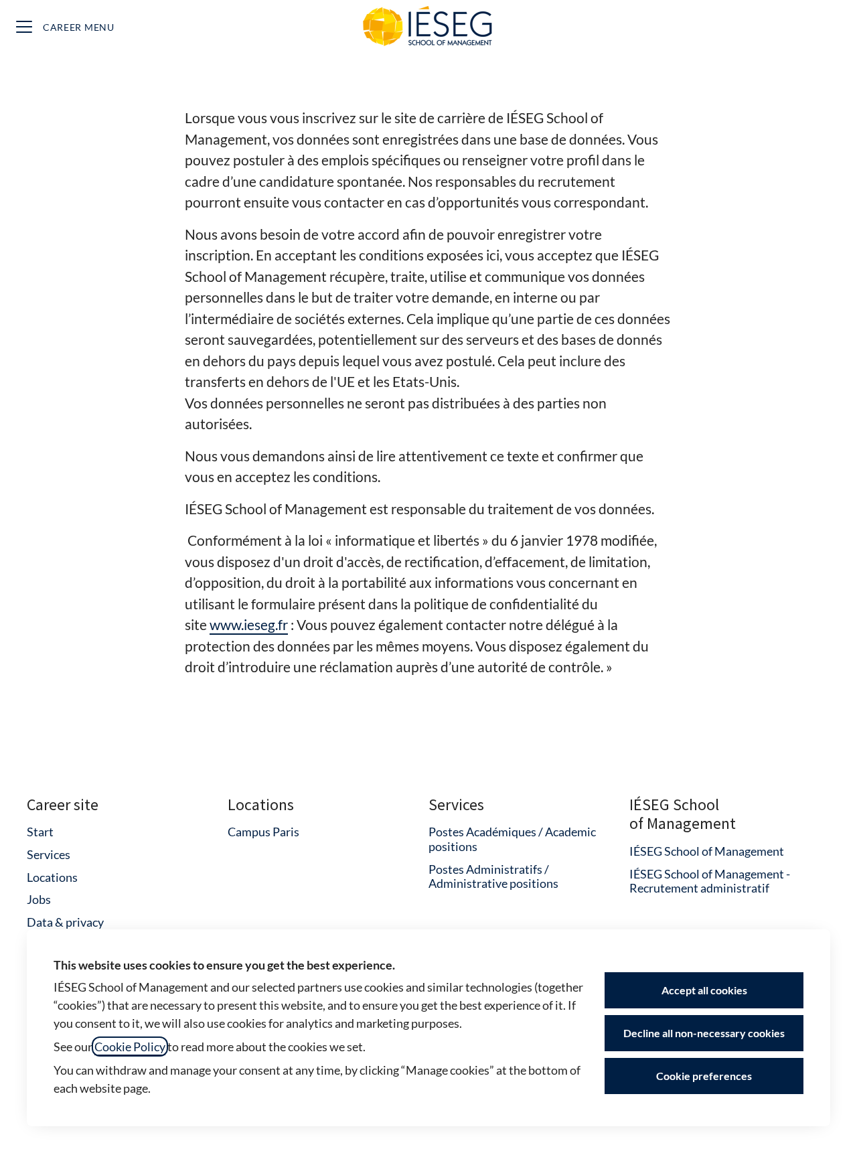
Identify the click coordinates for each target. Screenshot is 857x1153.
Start (40, 831)
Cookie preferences (704, 1075)
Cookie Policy (129, 1046)
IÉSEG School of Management (706, 851)
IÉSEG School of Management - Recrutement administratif (709, 881)
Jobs (39, 899)
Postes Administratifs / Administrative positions (493, 876)
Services (48, 854)
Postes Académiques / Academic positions (512, 839)
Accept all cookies (704, 990)
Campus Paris (263, 831)
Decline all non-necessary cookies (704, 1032)
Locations (52, 877)
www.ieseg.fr (249, 624)
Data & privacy (65, 922)
